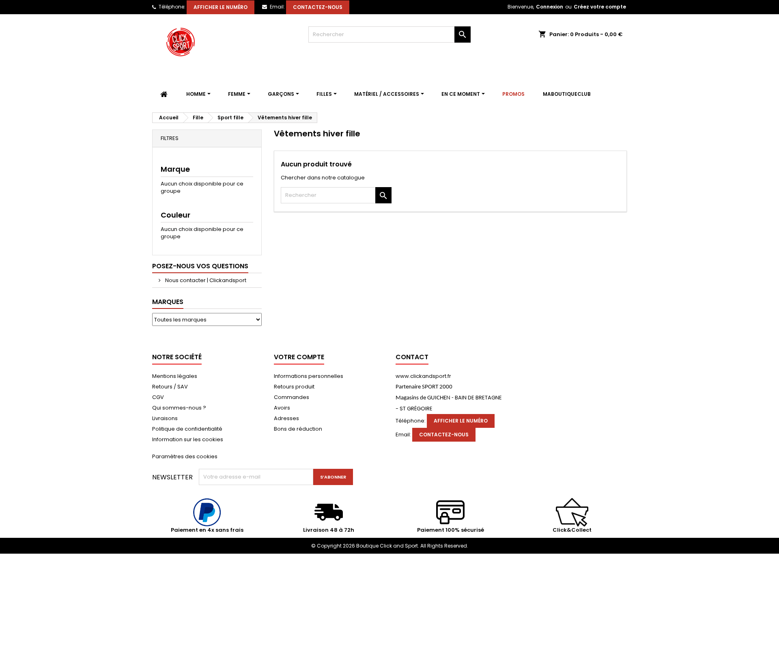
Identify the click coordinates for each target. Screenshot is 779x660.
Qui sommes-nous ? (179, 408)
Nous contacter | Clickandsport (205, 280)
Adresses (286, 418)
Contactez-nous (317, 7)
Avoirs (282, 408)
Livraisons (165, 418)
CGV (158, 397)
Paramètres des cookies (184, 456)
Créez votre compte (600, 6)
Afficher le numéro (220, 7)
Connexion (549, 6)
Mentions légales (174, 376)
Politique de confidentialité (187, 429)
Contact (412, 357)
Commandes (291, 397)
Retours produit (294, 386)
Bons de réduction (298, 429)
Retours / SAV (170, 386)
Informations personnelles (308, 376)
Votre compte (299, 357)
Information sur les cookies (187, 439)
